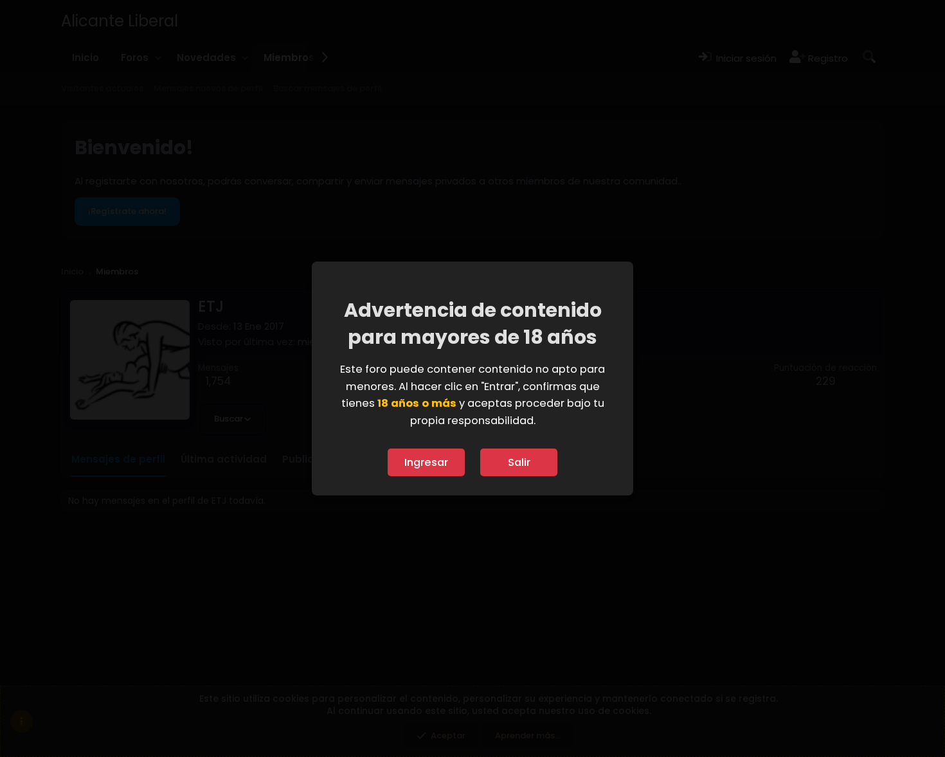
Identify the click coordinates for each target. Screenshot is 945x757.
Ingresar (426, 462)
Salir (519, 462)
